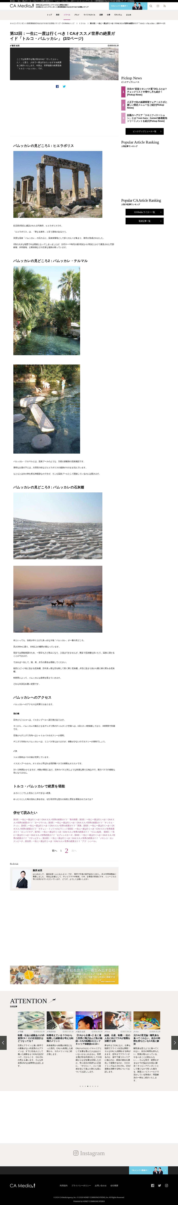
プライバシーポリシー (81, 1185)
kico (108, 1032)
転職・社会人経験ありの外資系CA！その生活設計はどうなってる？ (31, 1038)
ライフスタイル (89, 15)
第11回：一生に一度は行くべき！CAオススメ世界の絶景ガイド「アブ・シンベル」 (61, 841)
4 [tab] (87, 1086)
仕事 (108, 15)
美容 (57, 15)
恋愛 (101, 15)
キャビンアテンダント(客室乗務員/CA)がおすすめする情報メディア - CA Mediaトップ (42, 23)
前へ (54, 850)
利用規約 (64, 1185)
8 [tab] (97, 1086)
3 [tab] (85, 1086)
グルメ (76, 15)
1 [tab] (80, 1086)
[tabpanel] (31, 1046)
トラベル (67, 15)
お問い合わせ (101, 1185)
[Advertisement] (64, 112)
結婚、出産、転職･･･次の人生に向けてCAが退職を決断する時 (117, 1038)
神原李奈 (52, 1032)
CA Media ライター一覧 (144, 212)
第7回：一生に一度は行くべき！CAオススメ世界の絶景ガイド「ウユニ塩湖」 (69, 832)
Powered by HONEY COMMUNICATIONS (89, 1201)
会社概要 (114, 1185)
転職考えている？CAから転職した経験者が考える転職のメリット (60, 1038)
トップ (49, 15)
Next (174, 1043)
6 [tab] (92, 1086)
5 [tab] (90, 1086)
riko (137, 1032)
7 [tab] (95, 1086)
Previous (3, 1043)
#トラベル (14, 864)
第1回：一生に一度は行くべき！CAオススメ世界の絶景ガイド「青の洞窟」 (46, 819)
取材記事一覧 (144, 221)
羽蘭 (21, 1032)
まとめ (128, 15)
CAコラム (118, 15)
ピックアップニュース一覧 (144, 131)
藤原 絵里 (16, 46)
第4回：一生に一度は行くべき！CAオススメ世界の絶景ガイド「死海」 (52, 825)
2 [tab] (82, 1086)
